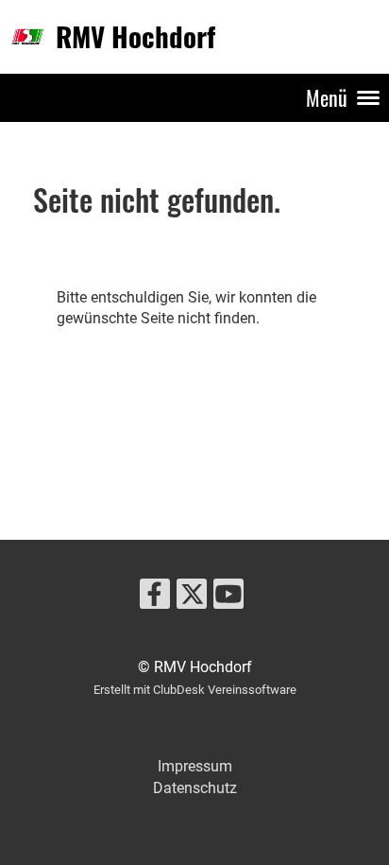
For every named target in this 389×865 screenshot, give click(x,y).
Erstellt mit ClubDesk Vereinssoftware (194, 690)
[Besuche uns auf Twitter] (192, 598)
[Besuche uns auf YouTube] (228, 598)
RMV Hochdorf (135, 36)
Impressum (195, 766)
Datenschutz (195, 788)
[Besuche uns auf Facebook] (155, 598)
